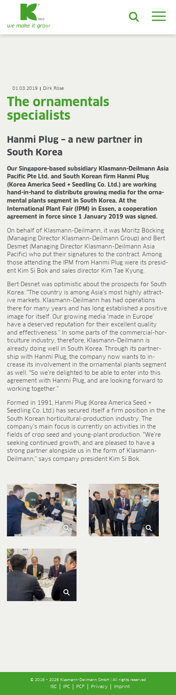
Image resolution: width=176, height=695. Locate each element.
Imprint (122, 686)
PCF (80, 686)
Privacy (99, 686)
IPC (66, 686)
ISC (53, 686)
